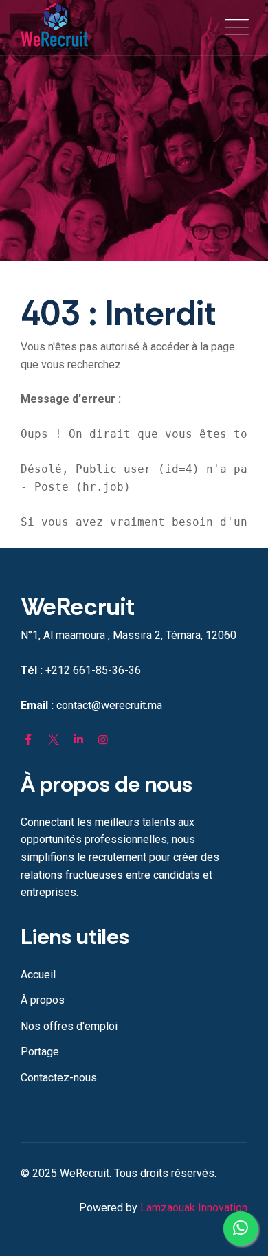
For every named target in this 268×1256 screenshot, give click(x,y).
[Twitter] (52, 739)
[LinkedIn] (78, 739)
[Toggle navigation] (233, 27)
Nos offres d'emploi (69, 1026)
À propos (43, 1000)
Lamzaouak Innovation (193, 1207)
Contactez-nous (59, 1077)
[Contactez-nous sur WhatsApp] (240, 1228)
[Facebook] (28, 739)
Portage (40, 1051)
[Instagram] (103, 739)
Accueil (38, 974)
